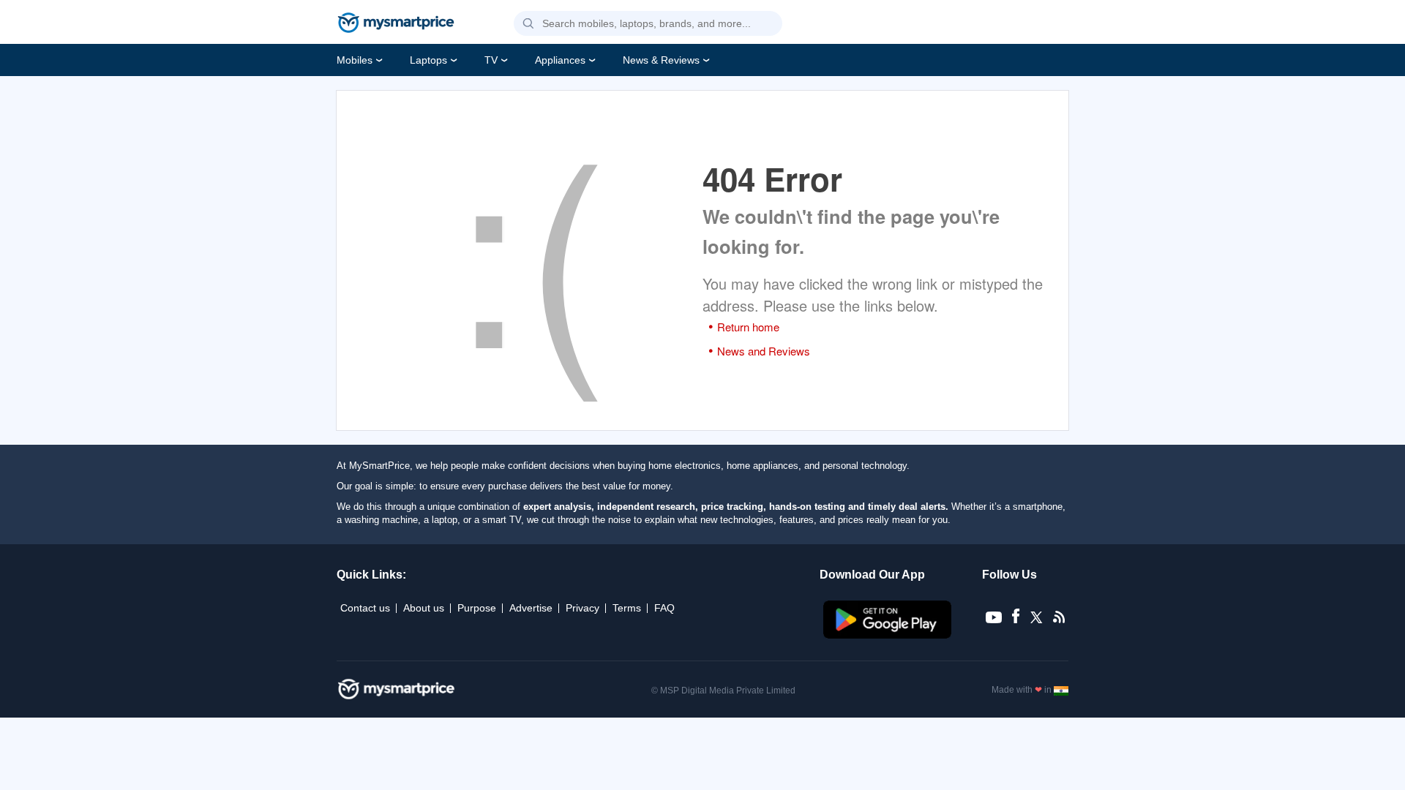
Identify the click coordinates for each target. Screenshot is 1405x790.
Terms (626, 608)
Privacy (582, 608)
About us (423, 608)
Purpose (476, 608)
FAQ (664, 608)
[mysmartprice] (396, 24)
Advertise (530, 608)
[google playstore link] (889, 635)
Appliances (560, 60)
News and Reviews (763, 350)
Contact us (365, 608)
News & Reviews (661, 60)
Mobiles (354, 60)
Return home (748, 326)
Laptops (428, 60)
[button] (528, 24)
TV (491, 60)
